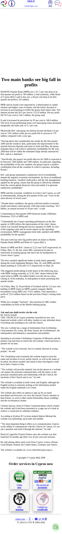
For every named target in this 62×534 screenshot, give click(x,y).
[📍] (50, 3)
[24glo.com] (4, 3)
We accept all (42, 486)
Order (19, 486)
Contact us (42, 508)
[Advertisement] (31, 43)
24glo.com (20, 519)
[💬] (58, 3)
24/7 (19, 508)
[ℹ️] (11, 3)
